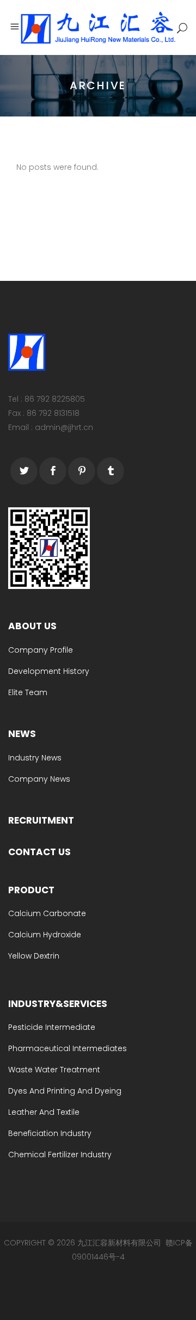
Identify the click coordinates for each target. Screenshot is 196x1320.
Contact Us (39, 851)
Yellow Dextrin (33, 955)
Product (31, 890)
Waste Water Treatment (54, 1069)
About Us (32, 626)
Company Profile (40, 649)
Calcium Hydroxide (44, 934)
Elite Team (27, 692)
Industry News (35, 757)
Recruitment (41, 820)
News (22, 733)
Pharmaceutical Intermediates (67, 1048)
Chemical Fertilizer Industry (60, 1154)
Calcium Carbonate (47, 913)
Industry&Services (57, 1003)
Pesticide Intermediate (51, 1027)
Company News (39, 778)
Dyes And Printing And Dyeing (64, 1090)
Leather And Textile (43, 1112)
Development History (48, 671)
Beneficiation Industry (49, 1133)
